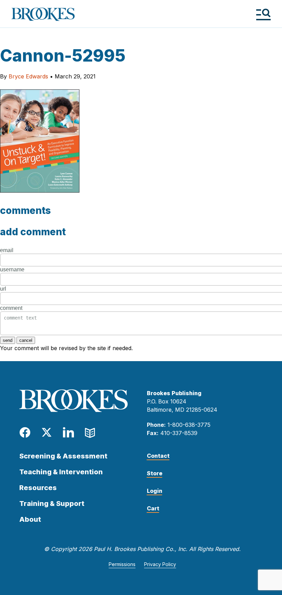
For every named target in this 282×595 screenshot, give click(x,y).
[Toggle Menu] (263, 14)
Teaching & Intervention (61, 472)
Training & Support (51, 503)
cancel (25, 340)
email (6, 250)
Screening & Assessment (63, 456)
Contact (158, 455)
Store (154, 473)
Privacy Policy (160, 564)
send (7, 340)
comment (11, 308)
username (12, 269)
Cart (153, 508)
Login (154, 490)
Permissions (122, 564)
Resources (38, 488)
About (30, 519)
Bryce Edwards (28, 76)
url (3, 289)
